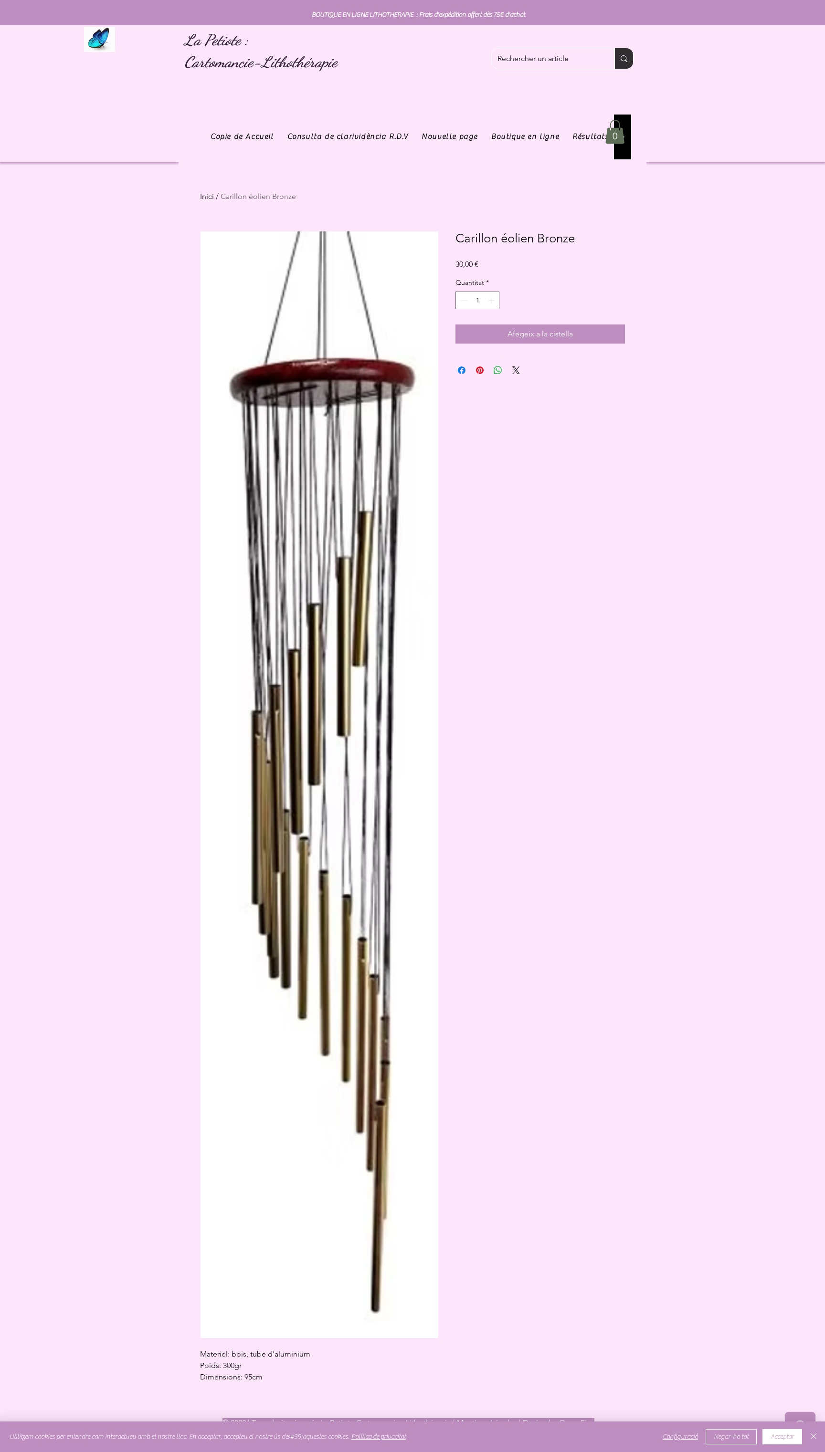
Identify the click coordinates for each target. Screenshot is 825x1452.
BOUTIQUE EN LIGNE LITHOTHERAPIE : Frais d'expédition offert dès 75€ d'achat (418, 15)
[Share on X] (516, 370)
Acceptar (782, 1437)
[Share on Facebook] (461, 370)
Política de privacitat (378, 1437)
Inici (207, 196)
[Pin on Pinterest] (480, 370)
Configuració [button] (680, 1437)
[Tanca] (813, 1436)
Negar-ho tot (731, 1437)
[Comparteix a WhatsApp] (498, 370)
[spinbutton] (477, 300)
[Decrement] (463, 300)
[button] (615, 132)
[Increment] (492, 300)
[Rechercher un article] (623, 58)
